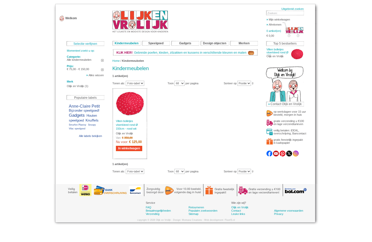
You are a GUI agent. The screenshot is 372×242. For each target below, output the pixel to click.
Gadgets (77, 115)
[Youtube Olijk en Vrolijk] (276, 152)
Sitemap (193, 213)
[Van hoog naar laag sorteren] (253, 83)
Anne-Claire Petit (84, 106)
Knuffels (92, 120)
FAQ (148, 207)
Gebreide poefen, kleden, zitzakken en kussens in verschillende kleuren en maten (182, 52)
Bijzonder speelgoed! (84, 110)
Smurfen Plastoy (77, 125)
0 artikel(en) (273, 30)
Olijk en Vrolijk (75, 86)
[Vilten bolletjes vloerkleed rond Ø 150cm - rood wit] (297, 54)
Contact (236, 210)
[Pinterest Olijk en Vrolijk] (282, 152)
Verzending (152, 213)
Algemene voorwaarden (288, 210)
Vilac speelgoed (77, 128)
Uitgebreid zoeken (292, 8)
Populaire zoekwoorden (203, 210)
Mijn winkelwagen (278, 19)
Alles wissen (96, 75)
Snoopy (92, 125)
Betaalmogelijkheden (158, 210)
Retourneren (196, 207)
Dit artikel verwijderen (102, 60)
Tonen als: (118, 83)
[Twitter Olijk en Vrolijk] (289, 152)
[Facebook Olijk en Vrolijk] (269, 152)
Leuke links (238, 213)
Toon (171, 83)
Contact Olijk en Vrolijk (286, 104)
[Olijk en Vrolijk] (140, 21)
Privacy (278, 213)
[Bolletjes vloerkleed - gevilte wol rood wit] (130, 103)
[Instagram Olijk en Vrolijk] (296, 152)
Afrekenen (273, 24)
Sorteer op (230, 83)
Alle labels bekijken (90, 135)
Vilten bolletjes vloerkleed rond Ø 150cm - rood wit (127, 124)
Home (116, 60)
